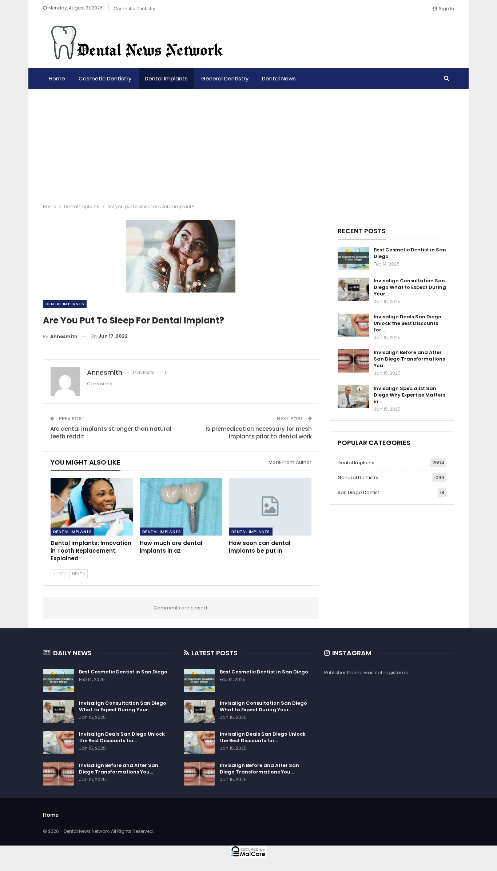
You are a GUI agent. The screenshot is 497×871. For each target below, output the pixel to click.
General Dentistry (225, 78)
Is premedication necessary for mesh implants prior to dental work (259, 432)
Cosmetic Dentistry (134, 8)
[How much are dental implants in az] (181, 507)
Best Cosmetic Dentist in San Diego (410, 253)
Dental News (279, 78)
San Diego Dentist (358, 492)
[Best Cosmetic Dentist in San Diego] (353, 258)
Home (57, 78)
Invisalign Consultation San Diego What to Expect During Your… (410, 287)
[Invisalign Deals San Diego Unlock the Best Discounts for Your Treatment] (353, 325)
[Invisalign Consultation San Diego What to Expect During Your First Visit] (353, 289)
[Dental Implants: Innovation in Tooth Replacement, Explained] (92, 507)
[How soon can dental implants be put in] (270, 507)
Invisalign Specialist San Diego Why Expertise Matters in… (409, 395)
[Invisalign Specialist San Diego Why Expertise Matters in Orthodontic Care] (353, 397)
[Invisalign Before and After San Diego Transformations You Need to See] (353, 361)
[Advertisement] (248, 144)
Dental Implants (166, 78)
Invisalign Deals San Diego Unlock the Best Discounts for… (407, 323)
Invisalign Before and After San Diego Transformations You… (409, 359)
